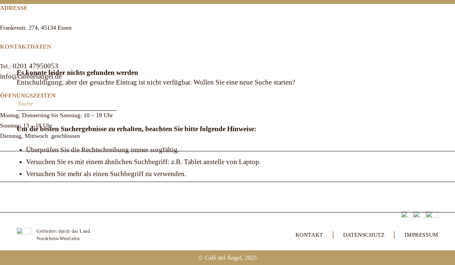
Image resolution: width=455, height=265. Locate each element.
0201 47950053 (35, 66)
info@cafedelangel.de (31, 76)
